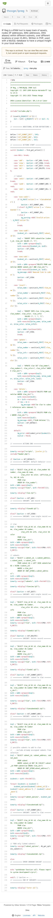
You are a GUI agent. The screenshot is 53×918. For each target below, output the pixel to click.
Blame (35, 75)
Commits (7, 61)
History (44, 75)
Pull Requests (22, 24)
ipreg (21, 11)
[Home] (4, 3)
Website (41, 915)
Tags (34, 62)
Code (8, 24)
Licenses (26, 915)
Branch (21, 62)
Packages (38, 24)
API (34, 915)
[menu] (16, 915)
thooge (11, 11)
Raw (27, 75)
